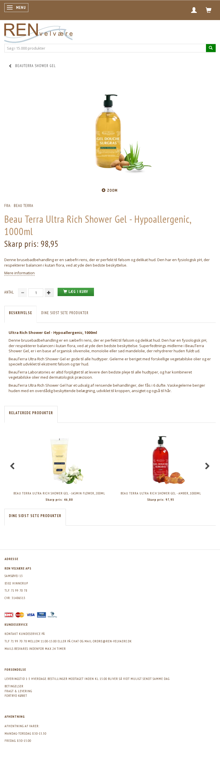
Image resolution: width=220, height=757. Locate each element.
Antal (9, 292)
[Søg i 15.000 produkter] (211, 48)
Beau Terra (23, 205)
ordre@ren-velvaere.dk (112, 641)
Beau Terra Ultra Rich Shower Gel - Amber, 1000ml (161, 493)
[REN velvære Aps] (38, 32)
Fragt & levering (18, 691)
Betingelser (14, 686)
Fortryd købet (16, 695)
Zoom (112, 190)
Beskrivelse (20, 312)
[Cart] (209, 10)
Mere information (19, 272)
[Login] (194, 10)
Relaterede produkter (31, 412)
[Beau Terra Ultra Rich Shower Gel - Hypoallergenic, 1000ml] (110, 131)
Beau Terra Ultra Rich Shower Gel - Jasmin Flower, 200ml (59, 493)
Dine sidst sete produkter (65, 312)
